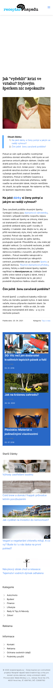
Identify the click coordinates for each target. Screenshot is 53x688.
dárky (17, 197)
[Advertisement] (26, 42)
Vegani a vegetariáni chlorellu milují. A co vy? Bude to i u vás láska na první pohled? (26, 544)
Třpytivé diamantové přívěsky (34, 265)
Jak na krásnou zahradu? (22, 394)
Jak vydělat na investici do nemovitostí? (26, 519)
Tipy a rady (46, 321)
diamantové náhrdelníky (36, 212)
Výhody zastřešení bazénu (18, 474)
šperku (43, 261)
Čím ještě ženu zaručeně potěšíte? (29, 146)
